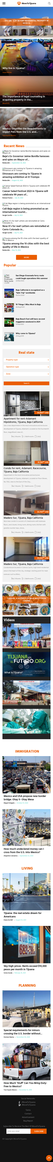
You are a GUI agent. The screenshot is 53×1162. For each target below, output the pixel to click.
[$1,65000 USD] (26, 549)
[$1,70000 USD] (26, 503)
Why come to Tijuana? (25, 333)
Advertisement (28, 1117)
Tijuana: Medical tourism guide (21, 730)
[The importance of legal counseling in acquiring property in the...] (26, 91)
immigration (27, 752)
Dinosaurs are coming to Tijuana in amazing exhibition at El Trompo (22, 175)
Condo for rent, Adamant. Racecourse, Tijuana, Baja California (25, 470)
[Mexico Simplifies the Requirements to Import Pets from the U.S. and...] (26, 123)
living (27, 869)
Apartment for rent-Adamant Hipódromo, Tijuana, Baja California (23, 420)
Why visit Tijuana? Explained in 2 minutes (26, 642)
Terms (28, 1110)
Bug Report (28, 1121)
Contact (28, 1113)
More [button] (26, 257)
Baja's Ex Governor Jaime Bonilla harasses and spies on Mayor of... (25, 158)
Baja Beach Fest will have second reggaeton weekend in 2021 (30, 320)
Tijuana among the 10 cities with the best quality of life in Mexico (25, 245)
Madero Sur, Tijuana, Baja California (23, 518)
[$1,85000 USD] (26, 403)
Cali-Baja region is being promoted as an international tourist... (25, 210)
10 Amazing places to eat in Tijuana (23, 701)
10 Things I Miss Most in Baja (28, 304)
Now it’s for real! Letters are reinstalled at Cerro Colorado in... (25, 228)
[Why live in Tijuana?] (26, 57)
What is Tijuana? (13, 673)
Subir (49, 1158)
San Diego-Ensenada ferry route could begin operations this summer (32, 277)
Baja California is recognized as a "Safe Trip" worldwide (30, 291)
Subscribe (39, 1131)
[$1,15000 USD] (26, 453)
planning (27, 986)
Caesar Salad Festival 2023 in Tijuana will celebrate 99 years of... (25, 193)
